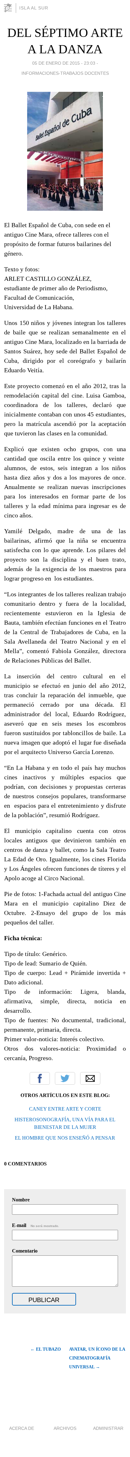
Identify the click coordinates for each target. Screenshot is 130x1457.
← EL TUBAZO (45, 1349)
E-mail (35, 1225)
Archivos (65, 1428)
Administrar (108, 1428)
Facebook (40, 1078)
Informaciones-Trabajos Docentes (65, 73)
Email (90, 1078)
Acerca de (21, 1428)
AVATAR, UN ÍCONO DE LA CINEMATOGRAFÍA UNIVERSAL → (97, 1358)
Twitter (65, 1078)
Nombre (21, 1199)
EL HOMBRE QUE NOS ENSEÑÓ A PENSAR (65, 1138)
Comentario (25, 1250)
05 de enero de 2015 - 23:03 (63, 63)
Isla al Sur (33, 7)
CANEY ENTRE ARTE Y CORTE (65, 1109)
